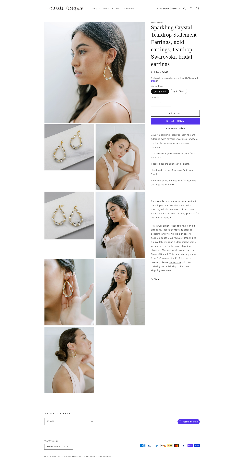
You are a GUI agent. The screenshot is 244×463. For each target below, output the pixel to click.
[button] (96, 8)
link (172, 184)
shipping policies (185, 213)
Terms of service (104, 456)
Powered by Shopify (72, 456)
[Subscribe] (92, 421)
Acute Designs (58, 456)
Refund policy (89, 456)
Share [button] (157, 279)
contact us (177, 229)
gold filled (179, 91)
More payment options (175, 128)
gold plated (160, 91)
